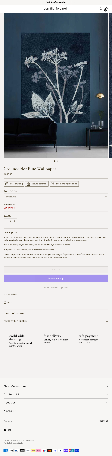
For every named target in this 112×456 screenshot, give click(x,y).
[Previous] (38, 2)
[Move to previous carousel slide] (99, 368)
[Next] (74, 2)
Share (10, 302)
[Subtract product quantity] (14, 221)
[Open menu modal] (5, 9)
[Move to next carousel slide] (106, 368)
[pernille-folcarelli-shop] (56, 9)
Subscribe (103, 421)
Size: (10, 191)
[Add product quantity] (6, 221)
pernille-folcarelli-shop (25, 440)
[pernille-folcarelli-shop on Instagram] (9, 430)
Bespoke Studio (17, 443)
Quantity (7, 216)
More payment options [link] (56, 287)
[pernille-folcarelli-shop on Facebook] (5, 430)
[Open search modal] (101, 9)
